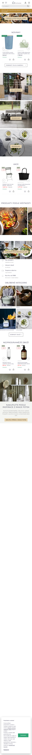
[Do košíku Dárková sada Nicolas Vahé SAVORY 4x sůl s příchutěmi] (28, 370)
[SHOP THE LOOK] (16, 401)
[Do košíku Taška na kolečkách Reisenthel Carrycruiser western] (28, 59)
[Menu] (2, 2)
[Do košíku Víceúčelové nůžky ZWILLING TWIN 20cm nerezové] (28, 191)
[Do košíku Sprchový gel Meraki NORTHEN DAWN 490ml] (13, 370)
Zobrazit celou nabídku (14, 65)
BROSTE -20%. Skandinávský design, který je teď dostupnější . (13, 10)
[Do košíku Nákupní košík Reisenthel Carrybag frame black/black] (13, 191)
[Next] (28, 48)
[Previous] (3, 48)
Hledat (28, 6)
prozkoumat (16, 118)
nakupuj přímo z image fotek (16, 420)
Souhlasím (23, 735)
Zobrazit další (15, 334)
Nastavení (6, 749)
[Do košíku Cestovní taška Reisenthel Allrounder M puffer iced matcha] (13, 59)
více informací (16, 90)
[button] (7, 20)
